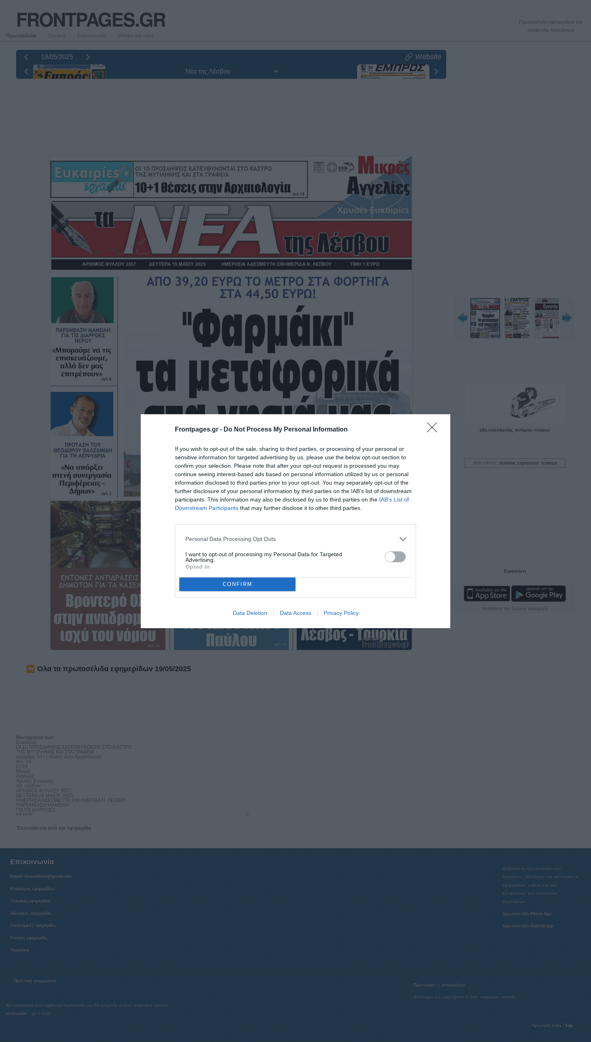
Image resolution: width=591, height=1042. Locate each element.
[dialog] (295, 521)
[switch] (395, 556)
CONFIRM (237, 584)
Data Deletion (250, 613)
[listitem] (295, 539)
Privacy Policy (341, 613)
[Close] (434, 430)
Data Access (295, 613)
